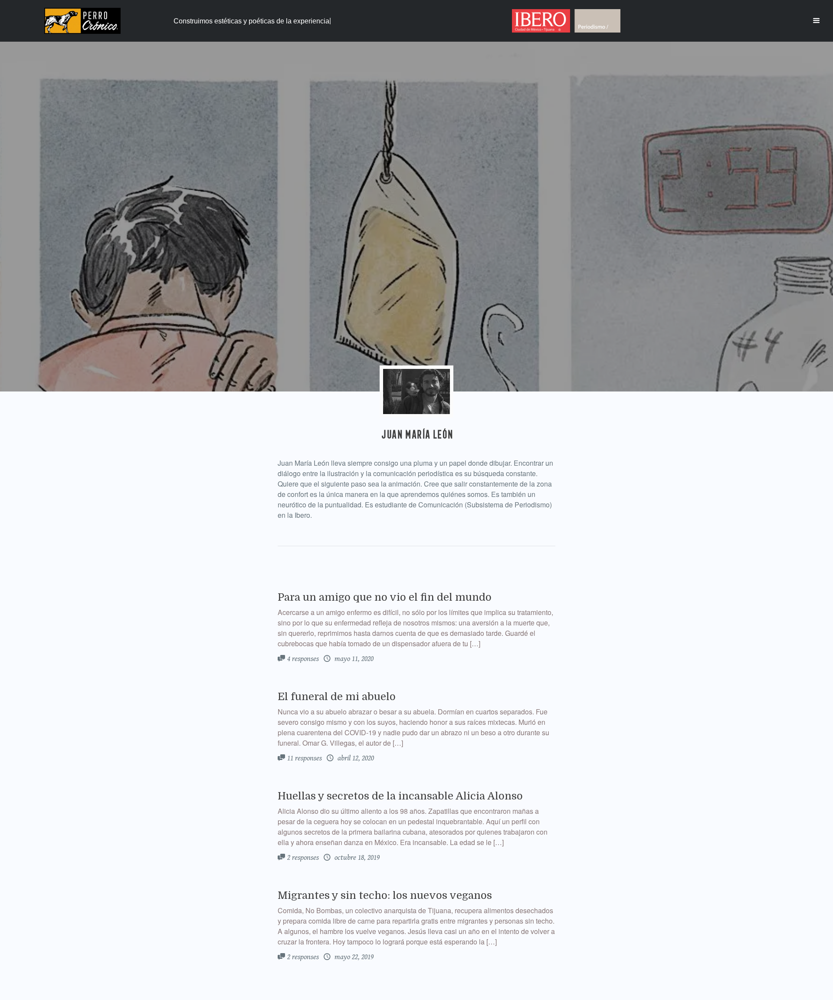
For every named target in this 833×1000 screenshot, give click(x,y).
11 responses (304, 758)
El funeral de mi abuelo (337, 697)
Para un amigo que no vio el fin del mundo (385, 597)
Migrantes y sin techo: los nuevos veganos (385, 895)
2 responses (303, 857)
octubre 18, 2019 (356, 857)
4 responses (303, 659)
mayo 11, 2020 (353, 659)
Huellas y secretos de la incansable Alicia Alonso (400, 796)
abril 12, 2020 (355, 758)
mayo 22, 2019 (353, 957)
